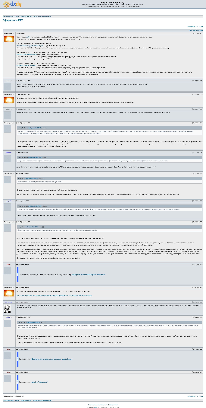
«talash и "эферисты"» (39, 382)
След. (201, 26)
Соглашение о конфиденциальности (98, 404)
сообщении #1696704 (33, 322)
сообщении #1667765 (31, 178)
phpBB (95, 407)
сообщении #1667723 (34, 128)
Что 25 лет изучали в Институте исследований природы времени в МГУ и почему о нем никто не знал (54, 295)
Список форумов (8, 400)
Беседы (17, 400)
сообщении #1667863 (31, 227)
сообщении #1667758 (34, 157)
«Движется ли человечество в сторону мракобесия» (51, 359)
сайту (28, 37)
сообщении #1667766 (34, 206)
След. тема (199, 30)
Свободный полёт (26, 400)
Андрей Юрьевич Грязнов (26, 65)
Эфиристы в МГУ (13, 20)
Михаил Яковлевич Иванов (27, 54)
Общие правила (113, 404)
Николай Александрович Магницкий (30, 46)
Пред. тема (192, 30)
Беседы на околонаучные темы (42, 400)
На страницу (191, 26)
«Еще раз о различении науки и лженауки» (88, 275)
